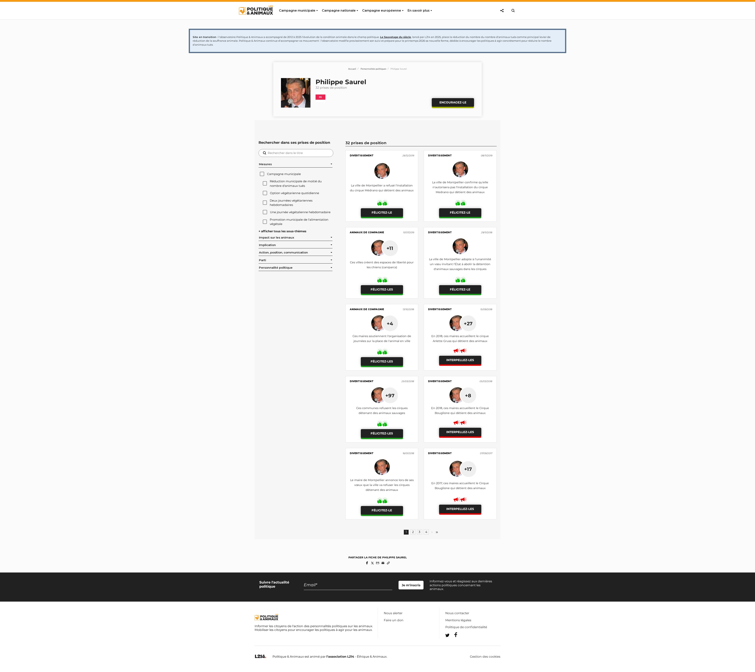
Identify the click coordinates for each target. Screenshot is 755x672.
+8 (468, 395)
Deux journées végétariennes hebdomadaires (291, 203)
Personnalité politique (276, 267)
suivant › (432, 532)
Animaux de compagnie (367, 232)
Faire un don (393, 620)
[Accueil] (255, 18)
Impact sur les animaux (276, 237)
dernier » (437, 532)
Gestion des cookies (485, 656)
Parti (262, 260)
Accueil (352, 68)
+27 (468, 323)
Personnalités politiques (373, 68)
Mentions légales (458, 620)
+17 (468, 469)
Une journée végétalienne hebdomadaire (300, 212)
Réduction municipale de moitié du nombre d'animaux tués (296, 183)
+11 (390, 248)
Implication (267, 245)
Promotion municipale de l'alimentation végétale (299, 222)
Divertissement (362, 155)
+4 (390, 323)
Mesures (265, 164)
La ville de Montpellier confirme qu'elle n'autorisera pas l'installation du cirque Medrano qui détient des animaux (460, 187)
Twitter (453, 642)
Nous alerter (393, 613)
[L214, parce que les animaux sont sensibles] (260, 656)
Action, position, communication (283, 252)
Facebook (453, 634)
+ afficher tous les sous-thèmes (282, 231)
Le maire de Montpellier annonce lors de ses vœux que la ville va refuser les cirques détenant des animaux (382, 485)
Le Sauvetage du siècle (395, 37)
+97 (389, 395)
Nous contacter (457, 613)
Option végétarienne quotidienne (294, 193)
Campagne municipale (284, 174)
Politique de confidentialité (466, 627)
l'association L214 (340, 656)
